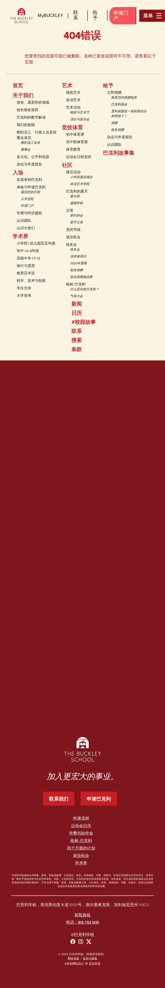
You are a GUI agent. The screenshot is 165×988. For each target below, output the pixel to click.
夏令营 (75, 196)
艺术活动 (73, 107)
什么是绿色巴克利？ (84, 289)
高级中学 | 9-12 (28, 258)
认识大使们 (26, 228)
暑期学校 (76, 203)
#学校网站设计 (74, 963)
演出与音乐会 (79, 119)
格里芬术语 (26, 273)
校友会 (71, 245)
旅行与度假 (26, 266)
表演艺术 (73, 100)
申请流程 (81, 818)
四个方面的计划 (81, 848)
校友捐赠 (76, 270)
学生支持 (24, 288)
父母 (69, 210)
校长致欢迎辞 (27, 110)
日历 (76, 313)
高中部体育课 (77, 142)
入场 (18, 173)
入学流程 (27, 199)
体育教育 (73, 149)
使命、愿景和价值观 (33, 102)
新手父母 (76, 222)
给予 (108, 86)
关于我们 (23, 96)
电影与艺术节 (79, 112)
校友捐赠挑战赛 (81, 277)
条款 (76, 349)
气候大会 (76, 296)
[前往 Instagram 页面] (80, 942)
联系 (76, 331)
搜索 (76, 340)
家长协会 (76, 215)
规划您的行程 (30, 192)
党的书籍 (73, 230)
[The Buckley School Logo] (21, 15)
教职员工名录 (30, 143)
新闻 (76, 304)
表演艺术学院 (79, 184)
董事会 (25, 149)
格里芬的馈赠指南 (124, 97)
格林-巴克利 (76, 284)
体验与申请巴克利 (31, 187)
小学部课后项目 (81, 177)
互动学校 (95, 963)
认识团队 (24, 221)
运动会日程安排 (78, 157)
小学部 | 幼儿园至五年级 (36, 243)
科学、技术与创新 (31, 281)
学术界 (20, 236)
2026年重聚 (78, 263)
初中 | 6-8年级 (28, 251)
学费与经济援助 (29, 213)
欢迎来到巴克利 (29, 180)
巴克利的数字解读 (31, 117)
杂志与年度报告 (29, 164)
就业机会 (73, 237)
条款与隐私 (90, 958)
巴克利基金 (119, 104)
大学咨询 (24, 296)
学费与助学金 (81, 833)
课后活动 (73, 172)
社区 (67, 165)
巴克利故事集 (118, 153)
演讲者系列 (78, 256)
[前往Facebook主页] (72, 942)
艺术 (67, 86)
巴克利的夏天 (77, 191)
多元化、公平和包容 (33, 157)
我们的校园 (26, 125)
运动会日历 (81, 826)
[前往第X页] (89, 942)
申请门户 (27, 206)
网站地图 (73, 958)
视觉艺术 (73, 93)
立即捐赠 (114, 93)
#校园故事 (83, 322)
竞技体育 (72, 128)
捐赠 (114, 123)
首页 (18, 86)
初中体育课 (75, 134)
